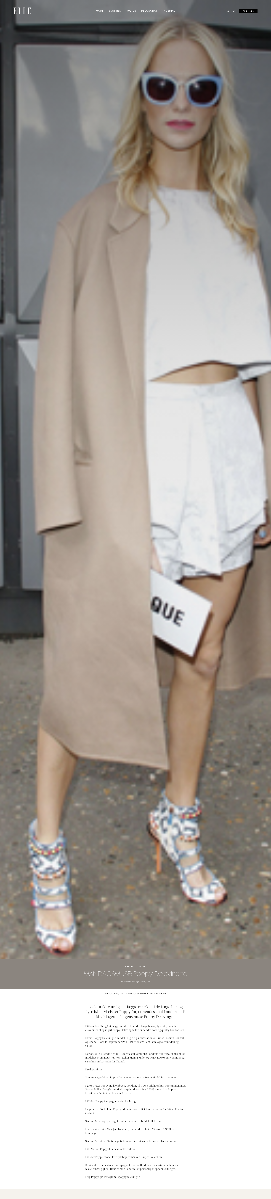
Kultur (131, 11)
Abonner (248, 11)
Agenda (169, 11)
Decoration (149, 11)
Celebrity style (135, 967)
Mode (100, 11)
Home (107, 994)
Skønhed (115, 11)
